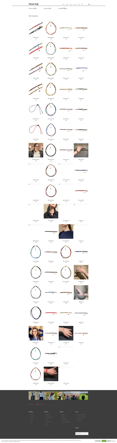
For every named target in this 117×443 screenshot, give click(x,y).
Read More (113, 440)
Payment (63, 414)
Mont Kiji (33, 4)
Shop (71, 4)
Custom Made (33, 8)
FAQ (46, 424)
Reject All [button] (108, 440)
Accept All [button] (104, 440)
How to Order (48, 421)
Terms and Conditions (81, 417)
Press (31, 421)
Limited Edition (62, 8)
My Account (48, 414)
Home (63, 4)
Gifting (47, 419)
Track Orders (64, 419)
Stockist (32, 414)
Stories (31, 419)
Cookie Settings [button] (97, 440)
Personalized (47, 8)
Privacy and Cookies (81, 414)
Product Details (49, 417)
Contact (74, 4)
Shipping (63, 417)
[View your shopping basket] (88, 3)
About (67, 4)
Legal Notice (79, 419)
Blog (79, 4)
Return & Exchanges (65, 421)
